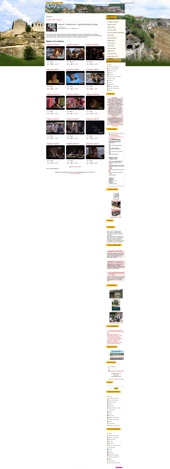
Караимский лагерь (116, 209)
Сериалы (59, 19)
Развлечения (112, 78)
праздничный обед (114, 251)
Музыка (111, 72)
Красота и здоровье (113, 68)
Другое (110, 65)
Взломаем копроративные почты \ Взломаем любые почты (115, 331)
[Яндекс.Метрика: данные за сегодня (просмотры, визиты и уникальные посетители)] (112, 370)
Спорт (110, 82)
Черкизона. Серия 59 (73, 44)
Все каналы (111, 423)
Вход (61, 2)
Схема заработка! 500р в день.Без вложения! (114, 339)
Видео (53, 19)
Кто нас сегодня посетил (116, 379)
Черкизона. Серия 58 (93, 44)
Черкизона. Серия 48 (53, 143)
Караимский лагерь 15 (116, 323)
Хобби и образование (114, 88)
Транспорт (111, 84)
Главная (48, 2)
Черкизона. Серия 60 (53, 44)
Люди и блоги (112, 70)
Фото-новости (116, 299)
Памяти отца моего (115, 262)
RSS (133, 3)
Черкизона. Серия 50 (73, 119)
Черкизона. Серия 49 (93, 119)
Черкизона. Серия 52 (93, 94)
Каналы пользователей (114, 425)
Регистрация (55, 2)
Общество (111, 74)
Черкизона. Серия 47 (73, 143)
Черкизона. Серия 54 (53, 94)
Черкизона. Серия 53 (73, 94)
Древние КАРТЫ (116, 201)
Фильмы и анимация (114, 86)
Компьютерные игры (114, 66)
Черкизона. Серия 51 (53, 119)
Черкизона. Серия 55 (93, 69)
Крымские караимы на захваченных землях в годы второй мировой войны (114, 336)
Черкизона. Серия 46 (93, 143)
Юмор (110, 90)
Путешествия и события (115, 76)
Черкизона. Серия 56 (73, 69)
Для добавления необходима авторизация (115, 125)
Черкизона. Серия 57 (53, 69)
